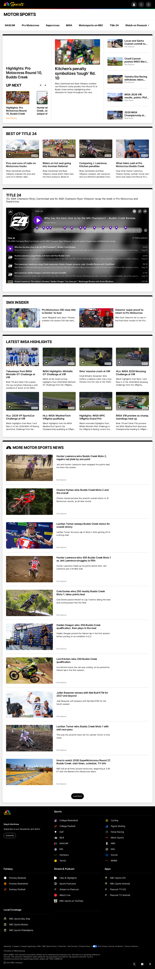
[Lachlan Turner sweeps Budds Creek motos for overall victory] (29, 535)
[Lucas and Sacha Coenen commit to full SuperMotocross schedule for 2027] (115, 43)
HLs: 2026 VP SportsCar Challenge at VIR (20, 417)
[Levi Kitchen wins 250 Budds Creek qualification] (29, 670)
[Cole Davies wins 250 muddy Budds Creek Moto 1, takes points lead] (29, 603)
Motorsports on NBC (91, 25)
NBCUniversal (19, 951)
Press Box (62, 946)
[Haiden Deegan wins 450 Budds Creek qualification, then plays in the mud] (29, 637)
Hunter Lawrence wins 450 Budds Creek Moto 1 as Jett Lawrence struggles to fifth (83, 559)
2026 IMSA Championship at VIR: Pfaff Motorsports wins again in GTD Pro (134, 114)
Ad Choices (72, 946)
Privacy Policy (84, 946)
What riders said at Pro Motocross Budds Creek (130, 165)
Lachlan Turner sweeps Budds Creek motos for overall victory (83, 525)
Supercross (52, 25)
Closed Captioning (28, 946)
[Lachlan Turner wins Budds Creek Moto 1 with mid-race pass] (29, 738)
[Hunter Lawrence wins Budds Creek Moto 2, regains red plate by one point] (29, 468)
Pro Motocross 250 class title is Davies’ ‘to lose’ (58, 311)
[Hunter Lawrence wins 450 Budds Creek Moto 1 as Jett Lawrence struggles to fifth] (29, 569)
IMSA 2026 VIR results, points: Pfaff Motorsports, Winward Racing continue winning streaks (136, 96)
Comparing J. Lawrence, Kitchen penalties (93, 165)
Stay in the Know (11, 824)
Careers (16, 946)
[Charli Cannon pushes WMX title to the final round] (115, 61)
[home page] (14, 4)
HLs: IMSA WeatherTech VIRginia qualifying (57, 417)
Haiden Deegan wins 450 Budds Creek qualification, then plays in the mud (78, 627)
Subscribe (10, 835)
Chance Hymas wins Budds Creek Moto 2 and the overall (82, 491)
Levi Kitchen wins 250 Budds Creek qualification (76, 660)
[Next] (45, 85)
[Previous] (40, 85)
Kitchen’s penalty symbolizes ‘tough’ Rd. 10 (75, 73)
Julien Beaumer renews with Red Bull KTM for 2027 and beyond (82, 694)
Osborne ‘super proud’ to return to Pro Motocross (129, 311)
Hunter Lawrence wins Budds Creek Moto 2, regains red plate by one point (81, 458)
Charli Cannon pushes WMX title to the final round (136, 60)
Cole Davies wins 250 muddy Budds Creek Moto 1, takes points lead (80, 593)
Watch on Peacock (136, 25)
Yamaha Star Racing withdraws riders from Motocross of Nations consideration (135, 78)
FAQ (39, 946)
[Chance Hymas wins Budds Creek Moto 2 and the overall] (29, 501)
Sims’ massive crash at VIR (94, 371)
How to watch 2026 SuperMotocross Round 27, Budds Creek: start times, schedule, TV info (83, 762)
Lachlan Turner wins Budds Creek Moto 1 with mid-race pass (82, 728)
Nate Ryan (128, 100)
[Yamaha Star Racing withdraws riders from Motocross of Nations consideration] (115, 79)
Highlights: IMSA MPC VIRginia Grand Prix (92, 417)
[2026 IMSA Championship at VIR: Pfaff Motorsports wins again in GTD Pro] (115, 115)
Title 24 (114, 25)
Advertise (7, 946)
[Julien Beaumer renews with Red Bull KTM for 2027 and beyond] (29, 704)
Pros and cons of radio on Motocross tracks (21, 165)
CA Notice (119, 946)
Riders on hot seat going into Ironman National (57, 165)
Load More (77, 796)
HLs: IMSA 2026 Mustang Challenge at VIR (131, 373)
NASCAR (10, 25)
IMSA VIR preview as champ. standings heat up (132, 417)
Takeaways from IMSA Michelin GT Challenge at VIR (20, 374)
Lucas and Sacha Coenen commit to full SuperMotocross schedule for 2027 (136, 42)
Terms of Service (131, 946)
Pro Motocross (30, 25)
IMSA (69, 25)
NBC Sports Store (50, 946)
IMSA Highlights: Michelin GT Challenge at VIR (58, 373)
